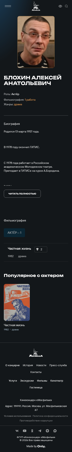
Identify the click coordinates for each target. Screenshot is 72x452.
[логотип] (36, 6)
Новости (41, 365)
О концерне (12, 365)
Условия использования (17, 416)
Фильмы (42, 380)
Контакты (36, 372)
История (28, 365)
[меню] (8, 6)
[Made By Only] (35, 446)
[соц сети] (17, 431)
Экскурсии (27, 380)
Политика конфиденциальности (50, 416)
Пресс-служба (58, 365)
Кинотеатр (56, 380)
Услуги (13, 380)
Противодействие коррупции (36, 420)
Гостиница (36, 387)
